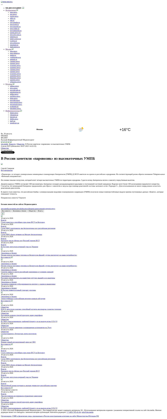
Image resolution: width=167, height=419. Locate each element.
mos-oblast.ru (15, 53)
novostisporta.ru (15, 31)
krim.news (13, 98)
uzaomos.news (15, 76)
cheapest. (32, 209)
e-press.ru (13, 41)
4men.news (14, 113)
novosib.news (15, 100)
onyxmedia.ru (15, 22)
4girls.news (14, 119)
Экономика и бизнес (19, 211)
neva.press (13, 88)
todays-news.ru (15, 39)
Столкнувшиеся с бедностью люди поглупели (18, 334)
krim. (24, 209)
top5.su (12, 121)
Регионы (9, 84)
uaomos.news (15, 80)
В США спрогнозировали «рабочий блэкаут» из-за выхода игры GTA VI (29, 321)
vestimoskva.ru (15, 57)
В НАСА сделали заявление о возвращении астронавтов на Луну (26, 328)
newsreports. (41, 209)
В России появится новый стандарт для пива (18, 290)
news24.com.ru (15, 35)
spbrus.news (14, 86)
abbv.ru (12, 18)
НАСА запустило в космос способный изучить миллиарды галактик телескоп (31, 309)
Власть (40, 211)
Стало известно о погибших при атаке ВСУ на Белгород (23, 222)
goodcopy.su (14, 123)
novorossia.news (16, 104)
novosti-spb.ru (15, 90)
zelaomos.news (15, 82)
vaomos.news (15, 70)
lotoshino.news (15, 109)
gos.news (13, 14)
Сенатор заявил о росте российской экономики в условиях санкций (27, 272)
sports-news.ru (15, 33)
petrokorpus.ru (15, 92)
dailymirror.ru (15, 47)
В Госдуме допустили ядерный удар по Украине (19, 247)
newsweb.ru (14, 24)
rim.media (4, 144)
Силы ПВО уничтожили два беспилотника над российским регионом (28, 228)
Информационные (12, 111)
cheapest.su (14, 115)
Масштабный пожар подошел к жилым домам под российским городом (29, 385)
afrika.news (14, 94)
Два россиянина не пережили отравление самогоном (21, 396)
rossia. (51, 209)
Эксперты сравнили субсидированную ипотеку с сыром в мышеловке (28, 284)
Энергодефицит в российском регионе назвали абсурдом (23, 299)
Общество (20, 144)
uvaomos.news (15, 74)
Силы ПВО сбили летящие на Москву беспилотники (21, 234)
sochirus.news (15, 96)
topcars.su (13, 117)
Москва (8, 49)
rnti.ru (12, 20)
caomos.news (15, 61)
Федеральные (10, 10)
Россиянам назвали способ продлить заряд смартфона (22, 315)
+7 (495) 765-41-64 (74, 412)
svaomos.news (15, 65)
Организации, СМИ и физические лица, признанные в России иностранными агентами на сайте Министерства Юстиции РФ (50, 416)
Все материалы (7, 170)
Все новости (6, 211)
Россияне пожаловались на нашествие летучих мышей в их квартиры (28, 278)
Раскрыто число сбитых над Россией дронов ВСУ (20, 241)
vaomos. (16, 209)
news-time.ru (14, 29)
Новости (12, 144)
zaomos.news (15, 72)
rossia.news (14, 16)
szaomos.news (15, 68)
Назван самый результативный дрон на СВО (18, 342)
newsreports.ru (15, 27)
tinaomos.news (15, 78)
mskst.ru (13, 55)
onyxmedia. (6, 209)
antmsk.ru (13, 59)
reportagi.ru (14, 45)
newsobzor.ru (15, 43)
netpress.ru (14, 37)
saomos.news (15, 63)
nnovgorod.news (16, 102)
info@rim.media (87, 412)
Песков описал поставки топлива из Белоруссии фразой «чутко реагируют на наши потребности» (39, 255)
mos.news (13, 12)
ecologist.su (14, 106)
